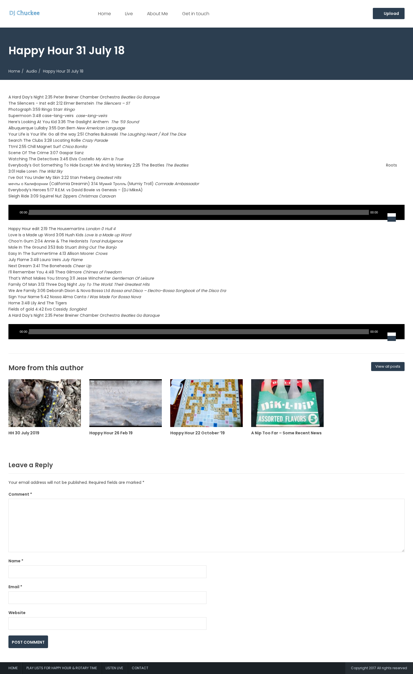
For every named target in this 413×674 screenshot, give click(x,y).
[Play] (14, 212)
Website (17, 612)
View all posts (387, 366)
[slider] (395, 212)
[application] (206, 212)
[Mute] (383, 212)
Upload (391, 13)
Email (15, 587)
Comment (20, 494)
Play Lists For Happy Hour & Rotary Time (61, 668)
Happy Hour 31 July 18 (63, 71)
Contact (140, 668)
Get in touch (195, 13)
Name (15, 561)
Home (104, 13)
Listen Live (114, 668)
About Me (157, 13)
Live (129, 13)
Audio (31, 71)
